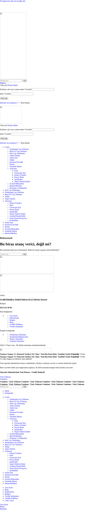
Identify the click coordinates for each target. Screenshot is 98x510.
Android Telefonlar (17, 341)
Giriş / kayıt (9, 500)
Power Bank (19, 177)
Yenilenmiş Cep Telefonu (19, 149)
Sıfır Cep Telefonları (17, 153)
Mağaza (3, 83)
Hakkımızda (14, 318)
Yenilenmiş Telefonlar (18, 335)
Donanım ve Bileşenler (18, 188)
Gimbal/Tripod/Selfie (17, 216)
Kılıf (16, 171)
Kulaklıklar (14, 220)
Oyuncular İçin (20, 173)
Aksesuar (13, 169)
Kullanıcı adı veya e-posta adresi (16, 89)
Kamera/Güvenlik (16, 162)
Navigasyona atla (6, 1)
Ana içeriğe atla (19, 1)
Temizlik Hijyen (16, 166)
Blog (11, 322)
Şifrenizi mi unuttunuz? (9, 103)
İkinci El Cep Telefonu (18, 151)
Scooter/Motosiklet (17, 184)
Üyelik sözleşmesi (16, 327)
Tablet (12, 160)
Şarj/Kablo (18, 179)
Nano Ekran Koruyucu (18, 218)
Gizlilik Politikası (16, 324)
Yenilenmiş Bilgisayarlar (19, 337)
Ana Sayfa (14, 316)
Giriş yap (4, 98)
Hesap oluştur (12, 85)
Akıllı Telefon (15, 156)
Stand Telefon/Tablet (22, 182)
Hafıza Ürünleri (20, 175)
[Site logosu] (13, 78)
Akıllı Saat (14, 158)
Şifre (5, 94)
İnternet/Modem (16, 186)
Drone (12, 164)
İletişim (12, 320)
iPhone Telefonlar (16, 339)
